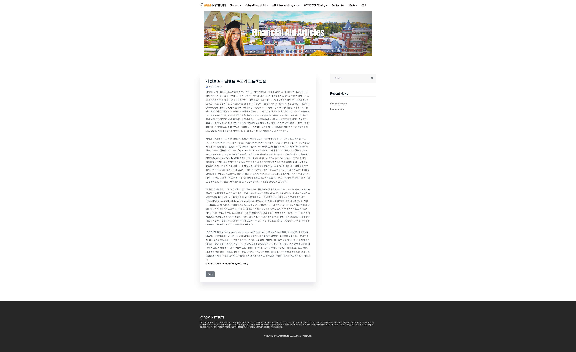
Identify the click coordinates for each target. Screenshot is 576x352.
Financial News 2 (338, 104)
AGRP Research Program (284, 5)
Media (352, 5)
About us (234, 5)
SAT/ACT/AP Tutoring (314, 5)
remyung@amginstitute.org (235, 263)
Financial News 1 (338, 109)
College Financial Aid (255, 5)
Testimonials (338, 5)
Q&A (364, 5)
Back (210, 274)
